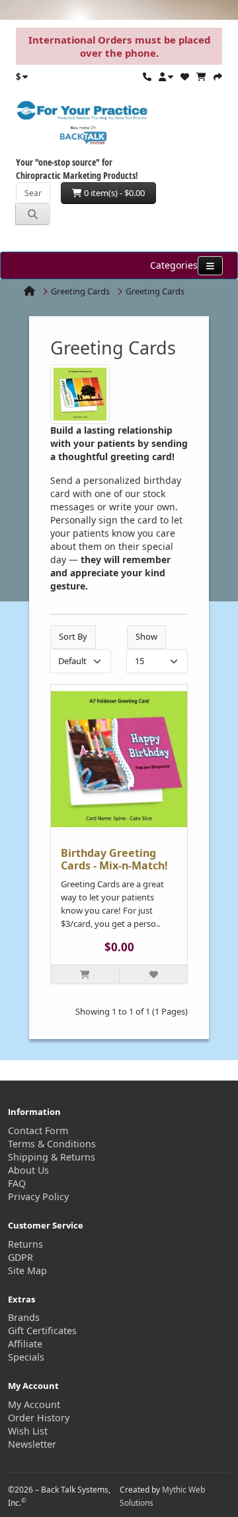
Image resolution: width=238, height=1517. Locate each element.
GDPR (20, 1257)
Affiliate (25, 1343)
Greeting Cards (80, 291)
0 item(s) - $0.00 (113, 193)
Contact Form (38, 1130)
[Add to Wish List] (153, 974)
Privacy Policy (38, 1196)
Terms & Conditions (52, 1143)
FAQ (17, 1183)
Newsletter (32, 1444)
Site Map (27, 1270)
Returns (25, 1244)
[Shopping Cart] (201, 77)
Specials (26, 1357)
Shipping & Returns (51, 1157)
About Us (28, 1170)
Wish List (28, 1431)
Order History (38, 1417)
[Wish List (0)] (184, 77)
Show (146, 636)
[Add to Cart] (85, 974)
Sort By (73, 636)
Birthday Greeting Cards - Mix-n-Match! (114, 859)
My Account (34, 1404)
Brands (24, 1317)
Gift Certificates (42, 1330)
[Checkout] (218, 77)
